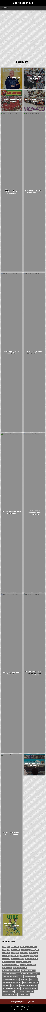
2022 (24, 956)
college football (28, 965)
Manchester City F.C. (30, 974)
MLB (24, 979)
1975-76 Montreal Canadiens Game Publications (34, 512)
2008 (34, 950)
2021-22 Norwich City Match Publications (11, 925)
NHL (14, 985)
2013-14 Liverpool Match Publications (12, 673)
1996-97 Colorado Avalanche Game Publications (34, 78)
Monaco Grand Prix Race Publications (34, 100)
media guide (31, 976)
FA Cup (7, 968)
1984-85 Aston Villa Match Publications (11, 512)
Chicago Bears (23, 962)
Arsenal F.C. (18, 959)
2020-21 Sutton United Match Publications (12, 78)
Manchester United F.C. (12, 976)
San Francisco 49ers (24, 991)
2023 (33, 956)
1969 (6, 947)
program (8, 991)
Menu (6, 8)
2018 (24, 953)
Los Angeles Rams (11, 974)
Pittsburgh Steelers (11, 988)
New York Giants (30, 982)
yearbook (24, 994)
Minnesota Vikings (11, 979)
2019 (33, 953)
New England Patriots (12, 982)
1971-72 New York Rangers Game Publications (34, 352)
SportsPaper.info (23, 3)
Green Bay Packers (11, 971)
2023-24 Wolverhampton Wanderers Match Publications (34, 673)
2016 (6, 953)
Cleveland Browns (11, 965)
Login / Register (18, 1001)
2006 (25, 950)
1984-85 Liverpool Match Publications (12, 100)
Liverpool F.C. (28, 971)
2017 (15, 953)
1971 (23, 947)
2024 (6, 959)
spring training (10, 994)
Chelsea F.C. (8, 962)
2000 (15, 950)
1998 (6, 950)
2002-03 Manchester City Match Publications (34, 764)
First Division (19, 968)
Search (31, 1001)
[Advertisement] (23, 34)
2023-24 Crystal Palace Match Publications (11, 833)
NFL (6, 985)
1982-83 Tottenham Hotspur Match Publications (12, 191)
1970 (14, 947)
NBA (33, 979)
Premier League (29, 988)
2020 (6, 956)
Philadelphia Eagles (28, 985)
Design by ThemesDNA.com (23, 1010)
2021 (15, 956)
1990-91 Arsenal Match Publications (12, 352)
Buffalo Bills (31, 959)
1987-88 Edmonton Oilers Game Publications (34, 192)
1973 (32, 947)
